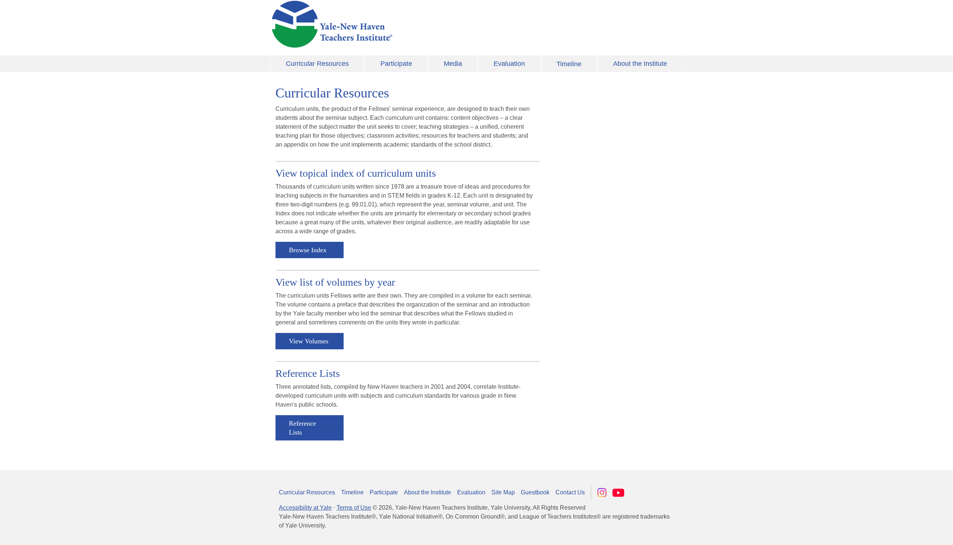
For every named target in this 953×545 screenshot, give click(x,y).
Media (453, 63)
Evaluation (509, 63)
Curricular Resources (317, 63)
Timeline (569, 64)
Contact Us (570, 492)
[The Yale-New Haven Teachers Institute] (406, 24)
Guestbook (535, 492)
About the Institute (640, 63)
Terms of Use (354, 507)
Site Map (503, 492)
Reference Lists (302, 428)
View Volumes (308, 341)
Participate (396, 63)
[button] (910, 532)
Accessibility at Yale (305, 507)
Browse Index (307, 250)
